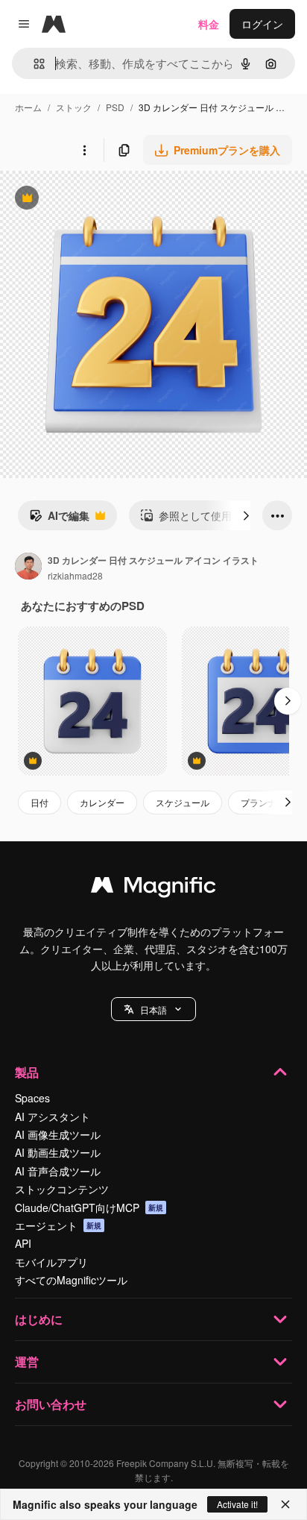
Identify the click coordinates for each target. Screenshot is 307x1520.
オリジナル (102, 199)
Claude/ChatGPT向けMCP (89, 1207)
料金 (208, 23)
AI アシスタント (52, 1116)
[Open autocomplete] (33, 63)
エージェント (58, 1225)
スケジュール (182, 802)
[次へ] (245, 515)
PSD (115, 107)
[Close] (285, 1504)
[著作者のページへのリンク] (28, 567)
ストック (74, 107)
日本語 (153, 1009)
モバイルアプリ (51, 1261)
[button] (153, 1009)
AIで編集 (59, 519)
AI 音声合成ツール (58, 1170)
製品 (27, 1072)
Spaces (32, 1097)
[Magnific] (153, 888)
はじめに (39, 1319)
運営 (27, 1361)
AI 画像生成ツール (58, 1134)
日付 (39, 802)
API (23, 1243)
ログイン (262, 23)
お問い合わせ (50, 1404)
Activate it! (237, 1504)
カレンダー (102, 802)
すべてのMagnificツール (71, 1279)
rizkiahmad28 (75, 575)
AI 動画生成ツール (58, 1152)
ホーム (28, 107)
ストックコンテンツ (62, 1188)
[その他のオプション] (84, 150)
